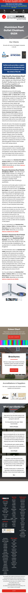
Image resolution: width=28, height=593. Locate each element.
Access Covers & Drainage (5, 554)
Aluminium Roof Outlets (5, 568)
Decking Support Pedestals (5, 564)
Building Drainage (5, 546)
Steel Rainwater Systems (22, 510)
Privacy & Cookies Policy (14, 551)
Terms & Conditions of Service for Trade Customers (14, 564)
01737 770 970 (22, 19)
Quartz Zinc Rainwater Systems (22, 514)
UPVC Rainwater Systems (22, 523)
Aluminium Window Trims (5, 539)
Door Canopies (5, 541)
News (14, 547)
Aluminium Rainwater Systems (22, 501)
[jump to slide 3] (16, 299)
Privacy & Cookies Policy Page (14, 584)
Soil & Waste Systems (5, 560)
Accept (14, 590)
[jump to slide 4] (20, 299)
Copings (22, 529)
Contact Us (14, 549)
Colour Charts (14, 336)
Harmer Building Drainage (5, 551)
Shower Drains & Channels (5, 557)
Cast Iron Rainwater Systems (22, 506)
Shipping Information (14, 554)
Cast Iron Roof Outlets (5, 571)
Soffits (22, 527)
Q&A (14, 541)
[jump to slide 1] (8, 299)
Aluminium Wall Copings (22, 531)
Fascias (22, 526)
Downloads (14, 543)
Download (14, 370)
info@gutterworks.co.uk (7, 519)
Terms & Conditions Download (14, 558)
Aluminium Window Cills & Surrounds (23, 535)
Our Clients (14, 540)
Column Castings (5, 543)
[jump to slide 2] (12, 299)
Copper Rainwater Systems (22, 518)
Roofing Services (5, 574)
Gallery (14, 544)
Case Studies (14, 546)
